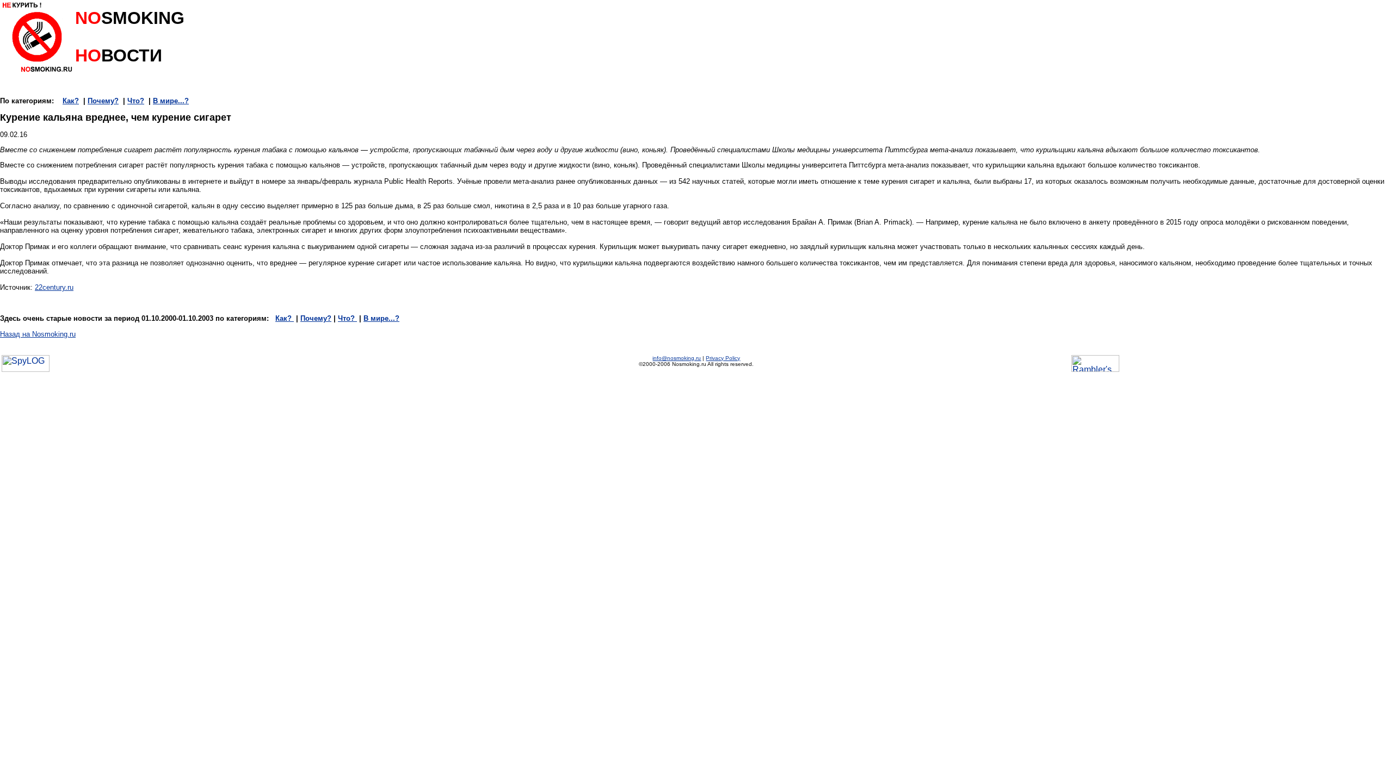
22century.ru (54, 287)
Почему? (103, 101)
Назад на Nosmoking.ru (38, 334)
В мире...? (171, 101)
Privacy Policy (723, 358)
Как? (71, 101)
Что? (135, 101)
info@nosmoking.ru (676, 358)
